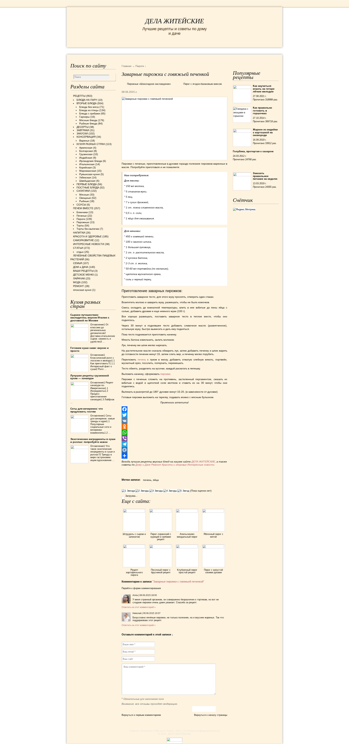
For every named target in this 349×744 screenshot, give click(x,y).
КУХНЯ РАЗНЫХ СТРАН (91, 144)
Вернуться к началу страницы (210, 715)
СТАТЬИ (78, 247)
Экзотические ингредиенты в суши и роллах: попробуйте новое (92, 440)
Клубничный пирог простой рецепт (187, 571)
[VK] (174, 421)
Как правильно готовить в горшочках (262, 110)
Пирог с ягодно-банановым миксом (202, 84)
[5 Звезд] (183, 490)
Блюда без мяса (89, 106)
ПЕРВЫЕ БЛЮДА (87, 184)
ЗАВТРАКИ (83, 130)
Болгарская (86, 150)
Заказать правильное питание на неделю (265, 176)
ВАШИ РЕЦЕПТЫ (83, 270)
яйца (156, 479)
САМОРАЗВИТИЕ (83, 240)
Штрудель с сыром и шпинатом (134, 535)
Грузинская (86, 154)
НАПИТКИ (79, 232)
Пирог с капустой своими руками (213, 571)
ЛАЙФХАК (79, 278)
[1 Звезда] (128, 490)
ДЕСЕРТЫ (83, 126)
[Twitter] (174, 415)
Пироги (81, 219)
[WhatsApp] (174, 432)
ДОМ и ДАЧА (214, 50)
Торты (80, 225)
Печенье (82, 215)
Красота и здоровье (174, 464)
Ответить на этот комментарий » (139, 607)
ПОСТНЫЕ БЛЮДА (88, 187)
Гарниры (84, 116)
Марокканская (87, 170)
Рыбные (84, 201)
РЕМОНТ (251, 50)
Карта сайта (174, 730)
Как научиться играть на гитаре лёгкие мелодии (263, 88)
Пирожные (83, 222)
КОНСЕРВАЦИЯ (86, 136)
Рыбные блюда (88, 123)
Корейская (85, 167)
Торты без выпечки (88, 228)
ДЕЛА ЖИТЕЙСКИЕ (174, 21)
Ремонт (156, 464)
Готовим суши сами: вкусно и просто (89, 349)
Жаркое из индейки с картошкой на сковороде (265, 132)
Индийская (85, 157)
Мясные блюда (88, 120)
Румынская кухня (89, 174)
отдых (80, 251)
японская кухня (82, 289)
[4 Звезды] (170, 490)
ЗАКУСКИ (82, 133)
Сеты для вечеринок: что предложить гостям (86, 410)
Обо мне (159, 730)
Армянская (85, 147)
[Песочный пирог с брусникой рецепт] (160, 547)
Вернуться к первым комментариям (141, 715)
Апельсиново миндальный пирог (187, 535)
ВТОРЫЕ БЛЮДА (87, 103)
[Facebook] (174, 409)
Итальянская (87, 164)
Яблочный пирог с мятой (213, 535)
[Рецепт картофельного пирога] (134, 547)
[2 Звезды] (142, 490)
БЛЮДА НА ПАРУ (87, 99)
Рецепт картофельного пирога (134, 573)
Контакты (146, 730)
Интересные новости (201, 464)
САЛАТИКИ (83, 190)
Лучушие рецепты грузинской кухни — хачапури (89, 377)
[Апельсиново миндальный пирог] (187, 511)
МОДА (234, 50)
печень (142, 359)
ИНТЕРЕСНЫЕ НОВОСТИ (159, 50)
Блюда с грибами (89, 113)
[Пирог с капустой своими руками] (213, 547)
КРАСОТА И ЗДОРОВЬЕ (112, 50)
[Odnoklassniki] (174, 427)
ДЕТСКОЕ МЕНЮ (83, 274)
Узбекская (85, 177)
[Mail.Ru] (174, 450)
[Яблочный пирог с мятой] (213, 511)
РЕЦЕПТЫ (78, 50)
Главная (134, 730)
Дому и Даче (143, 464)
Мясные (84, 194)
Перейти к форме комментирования (141, 588)
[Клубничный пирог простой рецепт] (187, 547)
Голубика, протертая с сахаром (253, 151)
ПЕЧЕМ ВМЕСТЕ (83, 208)
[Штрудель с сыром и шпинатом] (134, 511)
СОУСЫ (81, 204)
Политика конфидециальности (201, 730)
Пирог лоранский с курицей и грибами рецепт (161, 537)
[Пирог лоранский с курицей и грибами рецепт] (160, 511)
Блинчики (82, 212)
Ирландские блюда (90, 160)
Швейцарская (87, 180)
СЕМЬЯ (192, 50)
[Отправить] (174, 456)
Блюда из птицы (89, 110)
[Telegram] (174, 444)
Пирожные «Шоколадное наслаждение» (149, 84)
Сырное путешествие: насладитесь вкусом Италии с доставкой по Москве (89, 317)
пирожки (165, 373)
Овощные (85, 197)
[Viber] (174, 438)
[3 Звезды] (156, 490)
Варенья (84, 140)
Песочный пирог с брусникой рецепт (161, 571)
